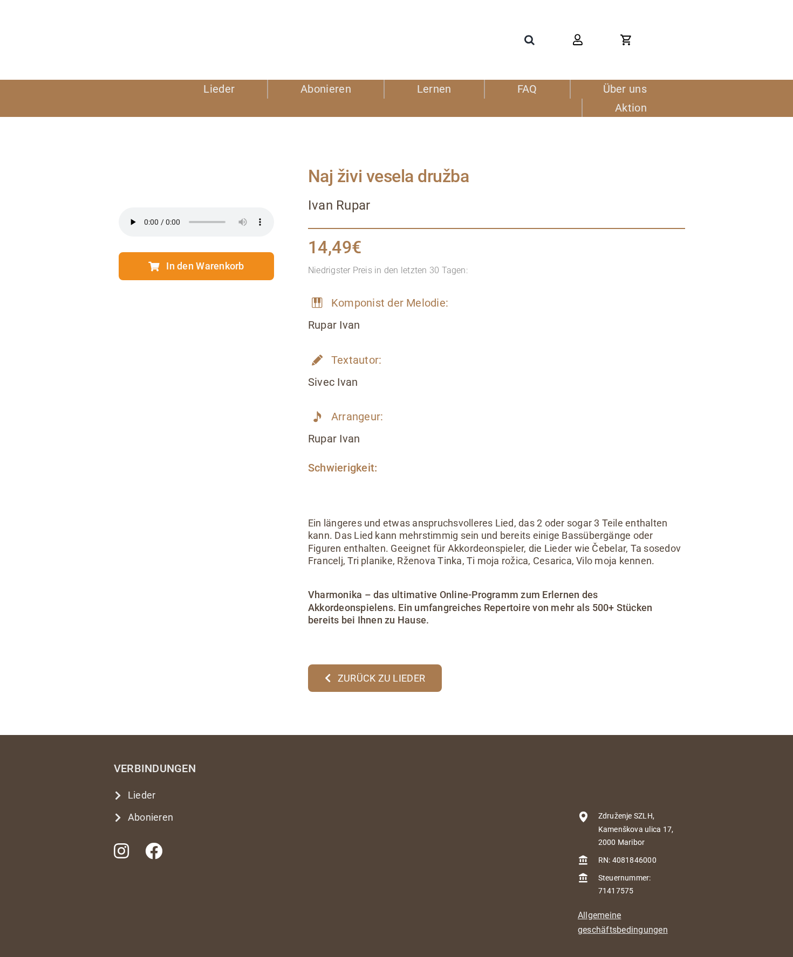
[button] (529, 40)
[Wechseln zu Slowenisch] (674, 40)
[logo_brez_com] (168, 27)
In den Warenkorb (205, 266)
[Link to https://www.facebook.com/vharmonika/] (153, 850)
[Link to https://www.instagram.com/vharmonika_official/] (121, 850)
